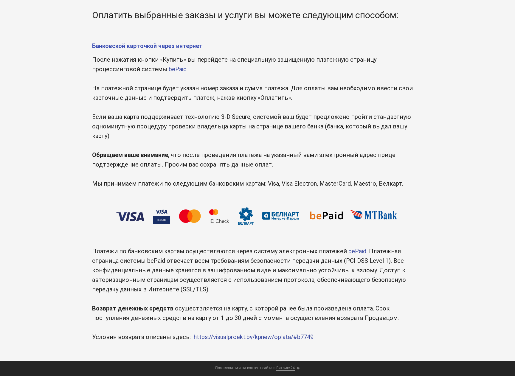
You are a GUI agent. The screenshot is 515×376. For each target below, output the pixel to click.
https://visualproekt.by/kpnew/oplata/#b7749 (254, 337)
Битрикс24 (285, 367)
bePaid (178, 69)
